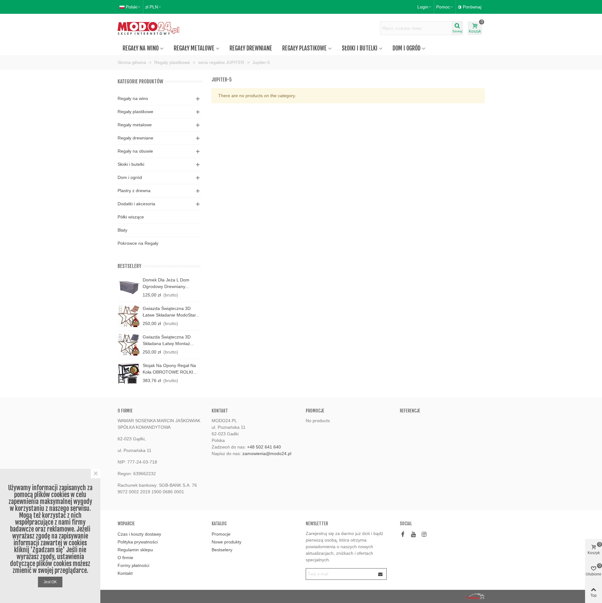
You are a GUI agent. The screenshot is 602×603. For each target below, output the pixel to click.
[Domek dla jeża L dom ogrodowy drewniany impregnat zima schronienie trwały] (129, 288)
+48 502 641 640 (264, 446)
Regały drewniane (251, 48)
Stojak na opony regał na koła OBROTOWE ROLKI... (170, 369)
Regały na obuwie (135, 151)
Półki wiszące (131, 216)
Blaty (122, 230)
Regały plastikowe (304, 48)
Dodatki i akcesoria (136, 203)
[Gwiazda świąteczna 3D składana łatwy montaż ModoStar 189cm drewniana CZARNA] (129, 345)
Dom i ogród (406, 48)
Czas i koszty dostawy (139, 534)
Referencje (410, 410)
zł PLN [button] (151, 6)
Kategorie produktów (140, 81)
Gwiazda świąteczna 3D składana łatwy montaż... (168, 340)
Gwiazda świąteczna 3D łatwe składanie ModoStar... (171, 311)
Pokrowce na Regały (138, 243)
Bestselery (129, 266)
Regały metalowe (194, 48)
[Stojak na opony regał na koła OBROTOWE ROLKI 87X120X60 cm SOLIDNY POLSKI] (129, 373)
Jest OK (50, 582)
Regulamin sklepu (135, 549)
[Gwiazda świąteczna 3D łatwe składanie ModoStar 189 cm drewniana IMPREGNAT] (129, 316)
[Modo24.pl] (152, 28)
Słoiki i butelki (360, 48)
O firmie (125, 557)
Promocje (315, 410)
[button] (445, 7)
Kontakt (125, 573)
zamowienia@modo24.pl (266, 453)
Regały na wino (141, 48)
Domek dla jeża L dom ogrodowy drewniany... (166, 283)
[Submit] (380, 574)
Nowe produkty (226, 541)
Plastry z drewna (134, 190)
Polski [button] (131, 6)
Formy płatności (133, 565)
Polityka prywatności (138, 541)
